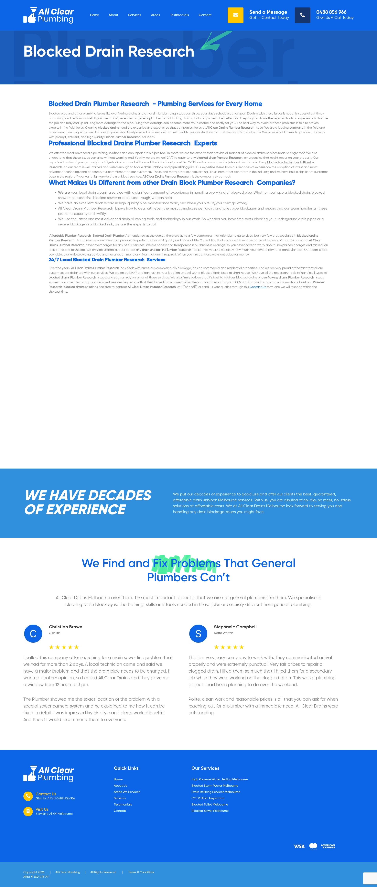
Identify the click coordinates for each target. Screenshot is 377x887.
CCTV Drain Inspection (207, 798)
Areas (155, 15)
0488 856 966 (331, 12)
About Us (120, 785)
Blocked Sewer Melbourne (210, 811)
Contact (205, 15)
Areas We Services (127, 792)
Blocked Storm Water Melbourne (214, 785)
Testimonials (179, 15)
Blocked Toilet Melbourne (209, 804)
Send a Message (268, 12)
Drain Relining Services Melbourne (215, 792)
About (113, 15)
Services (134, 15)
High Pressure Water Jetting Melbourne (219, 779)
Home (94, 15)
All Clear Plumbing (67, 872)
